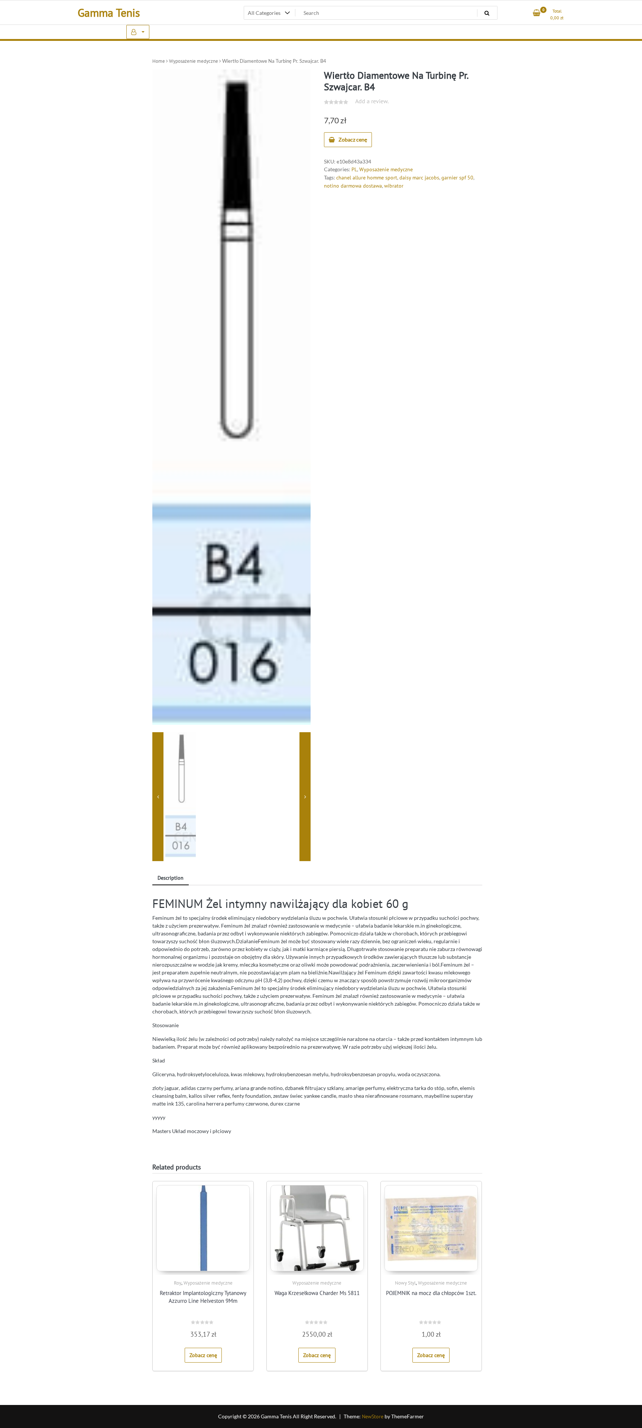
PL (354, 169)
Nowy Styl (405, 1283)
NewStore (372, 1416)
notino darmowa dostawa (353, 185)
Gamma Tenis (109, 12)
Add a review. (372, 101)
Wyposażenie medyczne (193, 61)
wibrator (393, 185)
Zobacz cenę (352, 139)
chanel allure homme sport (366, 177)
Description (171, 877)
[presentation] (157, 796)
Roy (177, 1283)
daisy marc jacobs (419, 177)
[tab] (170, 878)
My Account (137, 32)
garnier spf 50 (457, 177)
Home (158, 61)
